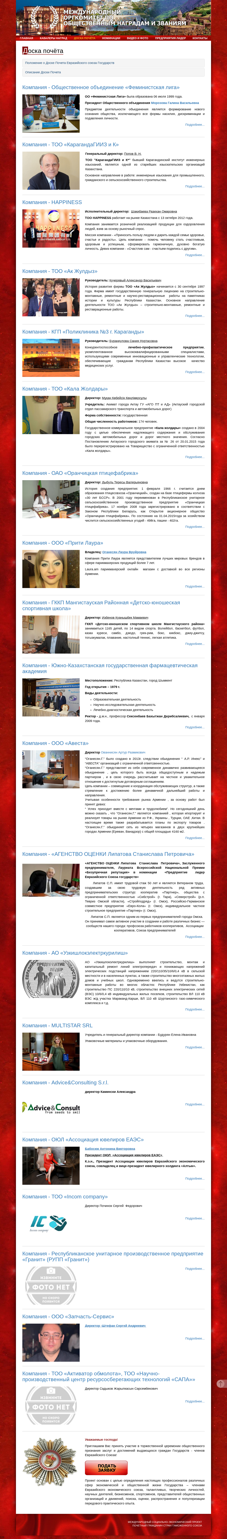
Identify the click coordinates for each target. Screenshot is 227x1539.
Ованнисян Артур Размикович (123, 752)
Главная (26, 38)
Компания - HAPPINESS (52, 202)
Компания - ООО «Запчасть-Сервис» (68, 1316)
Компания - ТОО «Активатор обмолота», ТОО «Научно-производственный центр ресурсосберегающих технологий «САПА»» (108, 1376)
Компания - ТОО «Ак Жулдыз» (60, 271)
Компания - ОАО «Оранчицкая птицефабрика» (80, 473)
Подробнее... (195, 124)
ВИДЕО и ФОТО (137, 38)
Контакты (200, 38)
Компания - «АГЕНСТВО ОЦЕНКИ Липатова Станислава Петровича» (108, 854)
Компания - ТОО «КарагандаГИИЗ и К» (70, 144)
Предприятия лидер (170, 38)
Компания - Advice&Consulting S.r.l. (65, 1082)
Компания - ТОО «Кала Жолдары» (65, 389)
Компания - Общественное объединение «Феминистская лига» (101, 87)
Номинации (111, 38)
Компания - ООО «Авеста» (55, 743)
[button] (113, 63)
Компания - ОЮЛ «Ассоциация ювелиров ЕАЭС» (83, 1139)
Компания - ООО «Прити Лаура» (62, 543)
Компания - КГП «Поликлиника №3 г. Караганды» (83, 332)
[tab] (113, 63)
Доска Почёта (84, 38)
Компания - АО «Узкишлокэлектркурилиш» (75, 953)
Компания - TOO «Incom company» (65, 1196)
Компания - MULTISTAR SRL (57, 1025)
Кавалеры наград (53, 38)
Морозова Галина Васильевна (175, 103)
